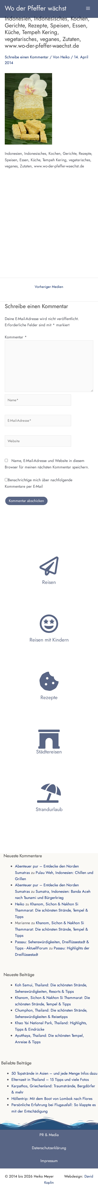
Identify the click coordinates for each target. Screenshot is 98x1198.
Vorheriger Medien (49, 287)
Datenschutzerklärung (49, 1148)
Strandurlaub (49, 809)
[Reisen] (49, 566)
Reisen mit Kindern (49, 639)
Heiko (19, 904)
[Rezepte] (49, 681)
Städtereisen (49, 751)
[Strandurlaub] (49, 793)
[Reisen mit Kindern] (49, 623)
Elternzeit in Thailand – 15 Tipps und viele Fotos (50, 1079)
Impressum (49, 1160)
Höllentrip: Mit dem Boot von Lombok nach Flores (51, 1098)
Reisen (49, 582)
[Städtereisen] (49, 739)
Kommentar (16, 337)
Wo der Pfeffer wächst (35, 8)
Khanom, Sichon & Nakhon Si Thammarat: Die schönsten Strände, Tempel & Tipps (51, 910)
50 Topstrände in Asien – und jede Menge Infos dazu (54, 1073)
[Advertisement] (49, 226)
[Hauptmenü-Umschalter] (88, 6)
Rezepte (49, 697)
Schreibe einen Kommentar (27, 57)
